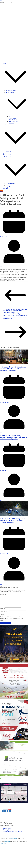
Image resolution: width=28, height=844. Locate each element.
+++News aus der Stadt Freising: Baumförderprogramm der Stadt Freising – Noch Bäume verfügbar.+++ (14, 437)
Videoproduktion (7, 155)
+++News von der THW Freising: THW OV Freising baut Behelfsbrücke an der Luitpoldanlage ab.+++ (13, 520)
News (4, 63)
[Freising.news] (4, 1)
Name (2, 608)
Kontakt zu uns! (7, 156)
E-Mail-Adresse (4, 611)
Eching (10, 116)
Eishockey (8, 151)
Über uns (5, 188)
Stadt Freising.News (11, 90)
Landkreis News (10, 92)
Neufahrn (11, 123)
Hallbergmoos (12, 118)
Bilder (4, 153)
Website (2, 614)
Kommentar (3, 594)
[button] (15, 89)
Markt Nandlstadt (13, 121)
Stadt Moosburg (13, 120)
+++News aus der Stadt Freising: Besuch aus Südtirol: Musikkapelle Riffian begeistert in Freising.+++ (13, 368)
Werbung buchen (10, 183)
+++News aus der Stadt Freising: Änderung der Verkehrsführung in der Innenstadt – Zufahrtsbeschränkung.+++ (15, 310)
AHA (1, 267)
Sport (4, 124)
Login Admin (9, 187)
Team (7, 185)
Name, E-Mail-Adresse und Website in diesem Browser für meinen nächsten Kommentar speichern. (13, 618)
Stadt (1, 191)
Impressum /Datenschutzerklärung (12, 831)
